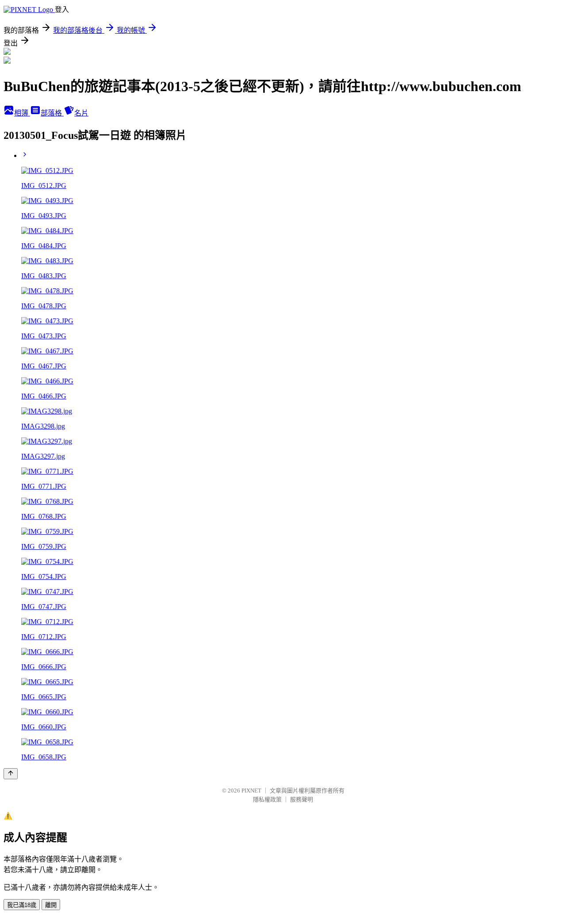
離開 (51, 905)
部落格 (52, 113)
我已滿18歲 (21, 905)
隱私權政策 (267, 799)
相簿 (22, 113)
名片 (81, 113)
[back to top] (11, 773)
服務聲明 (301, 799)
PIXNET (251, 790)
